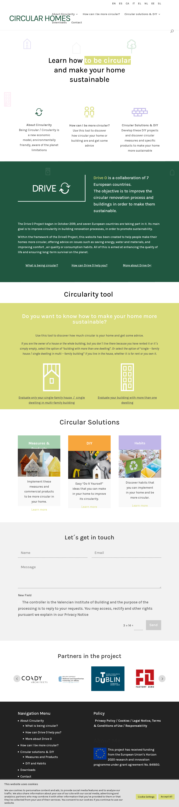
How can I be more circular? (101, 14)
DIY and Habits (35, 763)
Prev (16, 678)
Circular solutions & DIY (140, 14)
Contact (76, 22)
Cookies (124, 720)
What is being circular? (41, 725)
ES (120, 3)
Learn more (39, 509)
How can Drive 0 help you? (43, 732)
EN (114, 3)
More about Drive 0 (38, 739)
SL (159, 3)
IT (134, 3)
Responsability (136, 725)
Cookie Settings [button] (146, 796)
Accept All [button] (166, 796)
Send (153, 625)
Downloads (59, 22)
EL (139, 3)
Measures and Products (41, 757)
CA (127, 3)
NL (146, 3)
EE (153, 3)
